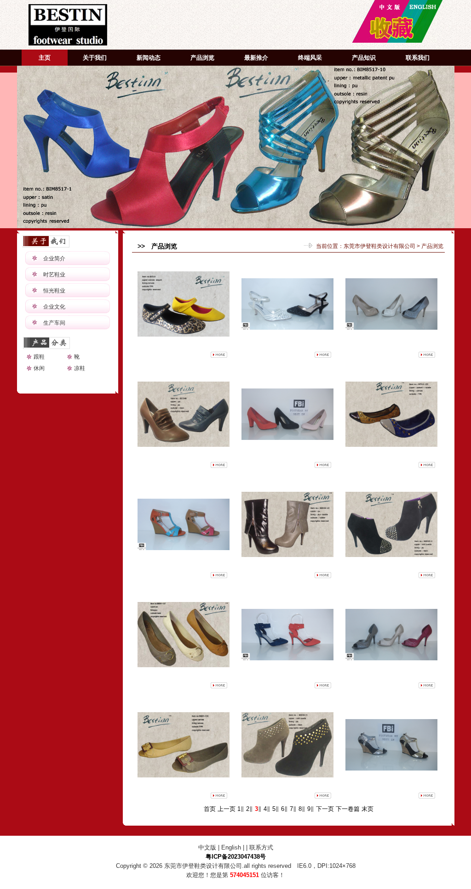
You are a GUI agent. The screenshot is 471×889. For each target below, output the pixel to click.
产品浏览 (202, 57)
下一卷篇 (348, 808)
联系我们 (418, 57)
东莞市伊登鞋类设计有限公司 (379, 246)
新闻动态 (149, 57)
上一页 (227, 808)
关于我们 (95, 57)
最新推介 (256, 57)
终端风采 (310, 57)
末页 (367, 808)
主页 (45, 57)
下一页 (325, 808)
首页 (210, 808)
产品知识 (364, 57)
